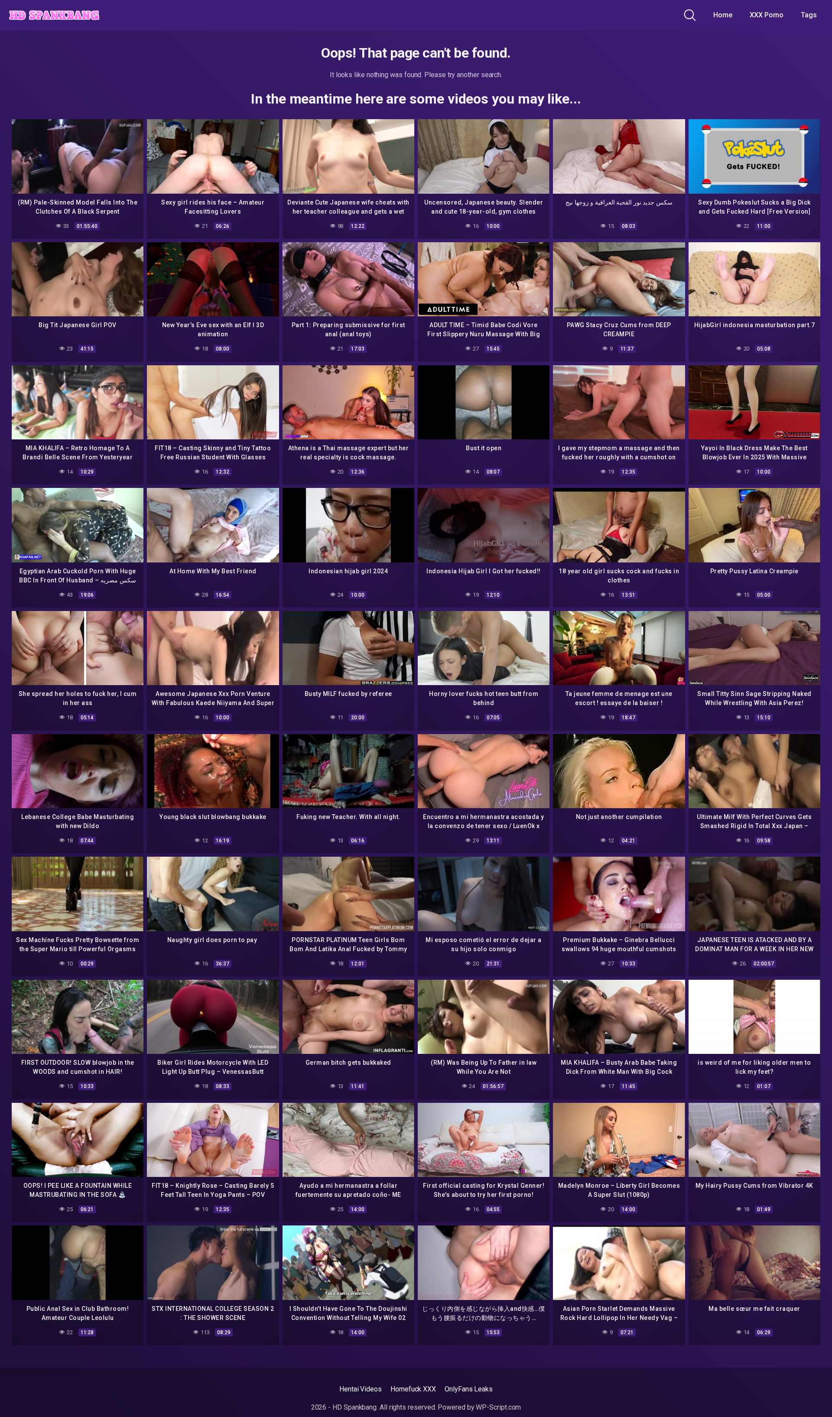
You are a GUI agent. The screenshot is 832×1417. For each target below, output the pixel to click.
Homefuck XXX (413, 1389)
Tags (809, 15)
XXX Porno (766, 15)
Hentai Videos (360, 1389)
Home (722, 15)
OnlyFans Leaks (469, 1389)
